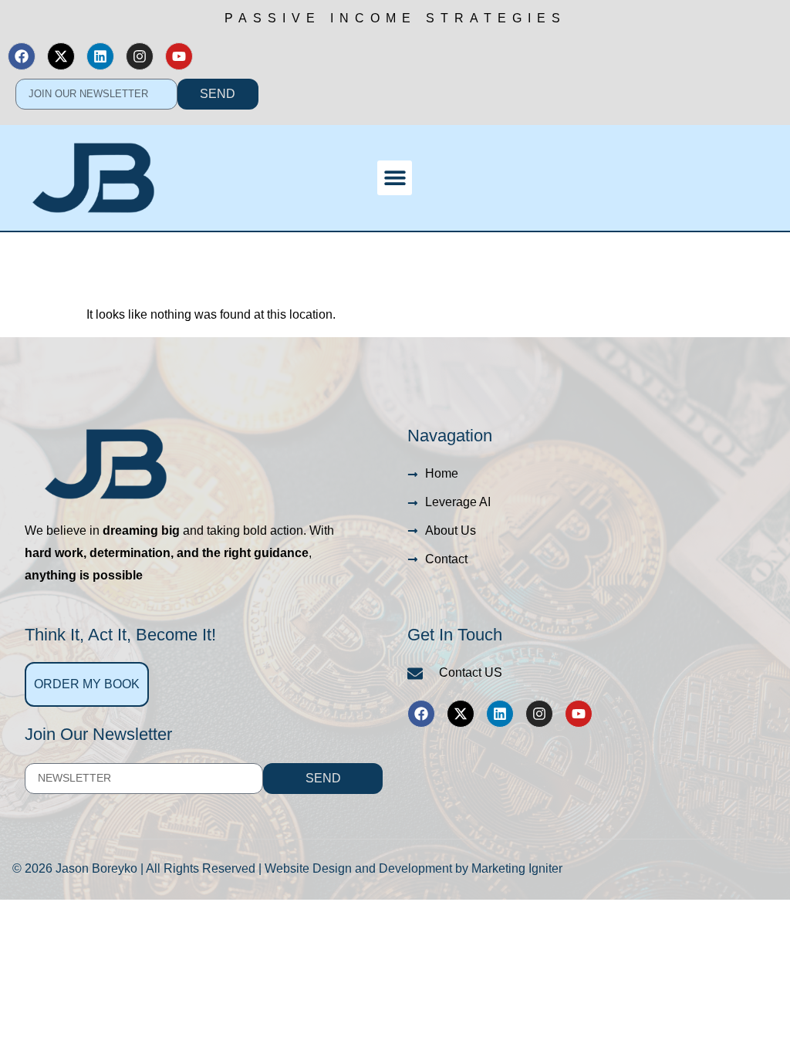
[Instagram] (140, 56)
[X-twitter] (61, 56)
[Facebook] (21, 56)
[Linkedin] (100, 56)
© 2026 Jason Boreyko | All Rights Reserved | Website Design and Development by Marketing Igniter (287, 868)
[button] (394, 177)
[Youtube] (179, 56)
